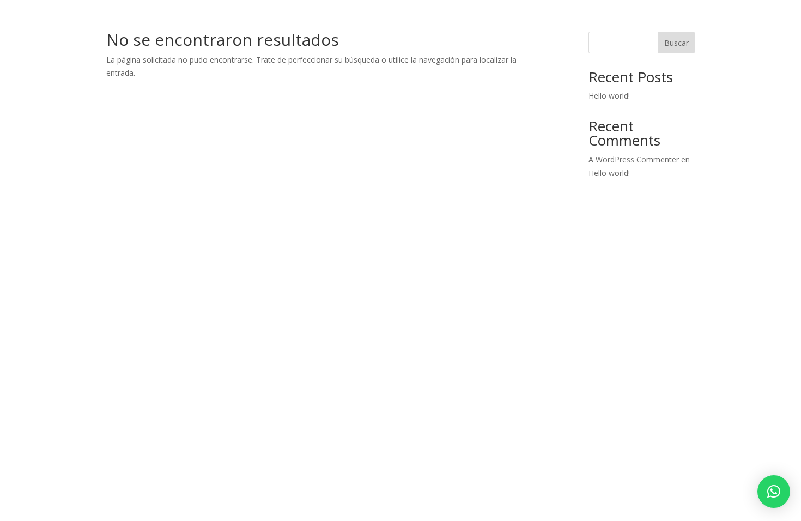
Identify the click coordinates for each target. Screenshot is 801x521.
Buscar (676, 43)
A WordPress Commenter (633, 159)
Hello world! (609, 95)
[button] (773, 491)
